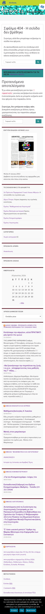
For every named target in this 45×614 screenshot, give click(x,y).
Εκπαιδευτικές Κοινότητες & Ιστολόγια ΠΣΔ (20, 593)
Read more (31, 610)
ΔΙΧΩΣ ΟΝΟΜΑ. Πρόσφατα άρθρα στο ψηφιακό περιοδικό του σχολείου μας (20, 326)
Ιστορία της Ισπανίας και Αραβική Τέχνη (18, 462)
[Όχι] (42, 605)
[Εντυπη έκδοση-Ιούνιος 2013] (22, 152)
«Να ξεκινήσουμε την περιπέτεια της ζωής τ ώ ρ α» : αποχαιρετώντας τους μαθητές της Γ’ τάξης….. (22, 368)
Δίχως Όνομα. (9, 199)
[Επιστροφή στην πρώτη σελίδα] (22, 10)
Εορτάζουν (10, 547)
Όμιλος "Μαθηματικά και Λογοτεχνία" (17, 206)
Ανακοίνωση (8, 251)
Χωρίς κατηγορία (10, 237)
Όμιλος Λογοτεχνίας (11, 223)
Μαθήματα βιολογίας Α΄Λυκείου (18, 411)
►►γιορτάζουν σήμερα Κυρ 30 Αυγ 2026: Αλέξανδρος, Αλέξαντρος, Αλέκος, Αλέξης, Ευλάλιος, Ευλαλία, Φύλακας (19, 561)
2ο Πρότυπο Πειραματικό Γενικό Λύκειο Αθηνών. (21, 192)
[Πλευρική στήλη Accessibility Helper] (42, 7)
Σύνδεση (12, 3)
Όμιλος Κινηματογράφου (13, 218)
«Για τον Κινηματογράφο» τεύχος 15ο (20, 477)
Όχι (22, 610)
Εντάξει (14, 610)
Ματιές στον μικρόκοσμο (15, 431)
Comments (9, 588)
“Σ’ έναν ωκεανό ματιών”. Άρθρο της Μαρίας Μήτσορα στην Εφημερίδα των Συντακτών (21, 532)
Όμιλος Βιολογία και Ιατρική (14, 211)
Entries (8, 583)
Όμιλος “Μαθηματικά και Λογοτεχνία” (22, 452)
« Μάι (22, 303)
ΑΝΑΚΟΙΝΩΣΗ (9, 457)
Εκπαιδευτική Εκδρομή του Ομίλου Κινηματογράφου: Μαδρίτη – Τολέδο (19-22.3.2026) (22, 487)
